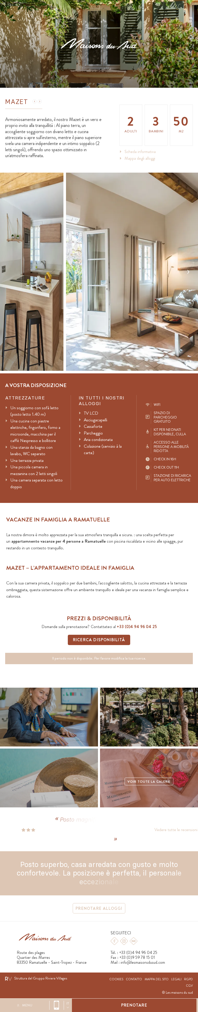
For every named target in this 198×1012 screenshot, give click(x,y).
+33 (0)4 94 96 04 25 (57, 1005)
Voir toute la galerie (148, 781)
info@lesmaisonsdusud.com (143, 962)
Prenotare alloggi (99, 908)
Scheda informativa (140, 152)
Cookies (116, 979)
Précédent (34, 101)
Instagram (124, 941)
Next (188, 272)
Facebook (114, 941)
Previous (76, 272)
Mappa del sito (157, 979)
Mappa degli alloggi (140, 158)
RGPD (188, 979)
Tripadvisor (133, 941)
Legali (176, 979)
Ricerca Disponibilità (99, 640)
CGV (189, 986)
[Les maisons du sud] (99, 44)
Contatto (134, 979)
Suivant (40, 101)
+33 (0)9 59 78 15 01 (137, 957)
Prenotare (134, 1005)
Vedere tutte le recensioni (169, 830)
